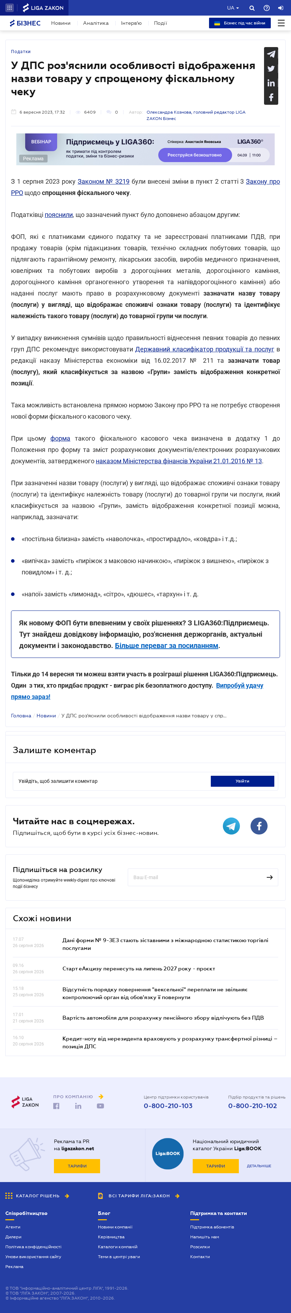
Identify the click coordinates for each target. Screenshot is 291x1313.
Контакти (200, 1256)
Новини (61, 23)
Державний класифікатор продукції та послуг (204, 349)
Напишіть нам (204, 1236)
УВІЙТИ (242, 781)
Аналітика (96, 23)
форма (60, 438)
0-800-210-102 (252, 1106)
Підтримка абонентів (212, 1227)
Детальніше (259, 1166)
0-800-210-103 (168, 1106)
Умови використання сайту (33, 1256)
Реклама (14, 1266)
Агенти (12, 1227)
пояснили (59, 214)
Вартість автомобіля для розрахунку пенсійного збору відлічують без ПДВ (163, 1017)
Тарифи (77, 1166)
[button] (9, 8)
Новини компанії (115, 1227)
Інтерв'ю (131, 23)
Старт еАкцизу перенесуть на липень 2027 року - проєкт (138, 968)
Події (160, 23)
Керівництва (111, 1236)
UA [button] (231, 8)
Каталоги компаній (117, 1246)
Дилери (13, 1236)
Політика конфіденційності (33, 1246)
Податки (21, 51)
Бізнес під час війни (244, 23)
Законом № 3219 (104, 181)
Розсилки (200, 1246)
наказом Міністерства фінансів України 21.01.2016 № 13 (179, 461)
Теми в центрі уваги (119, 1256)
